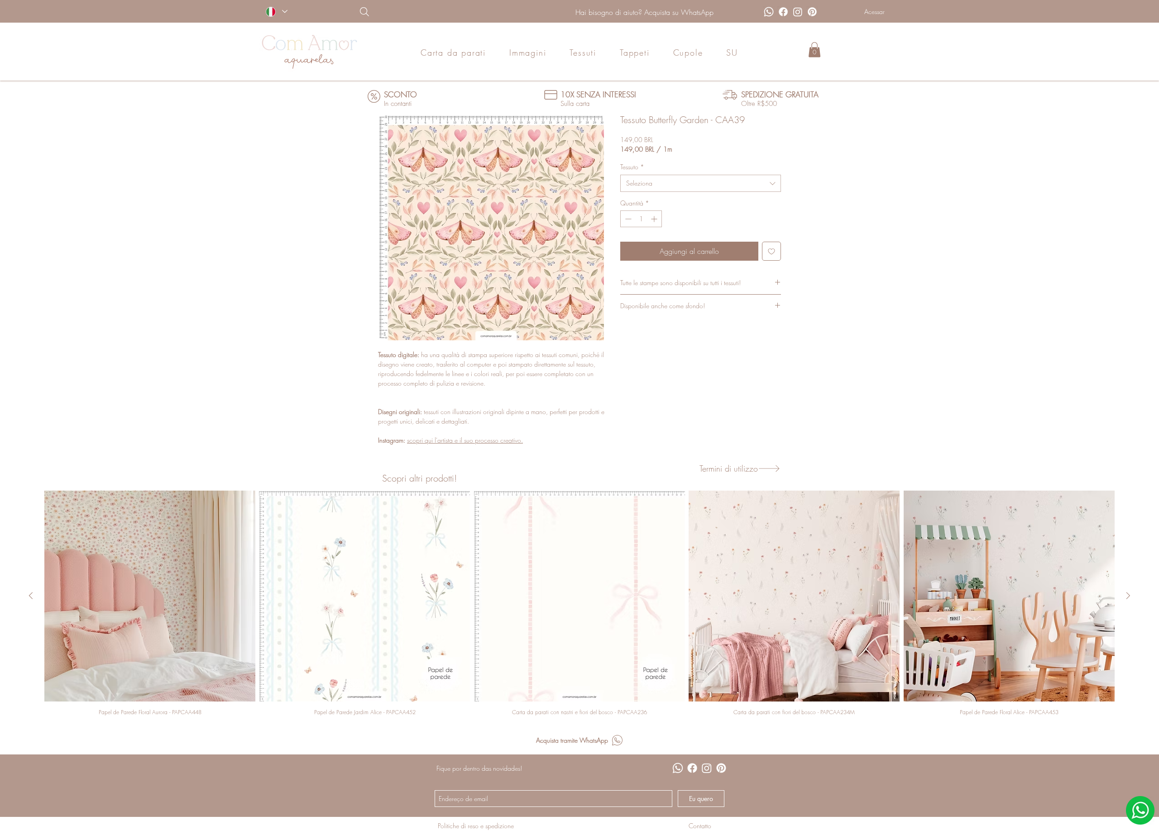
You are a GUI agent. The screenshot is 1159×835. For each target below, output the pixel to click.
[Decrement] (627, 219)
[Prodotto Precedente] (31, 595)
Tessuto (632, 166)
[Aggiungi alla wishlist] (771, 251)
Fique (443, 768)
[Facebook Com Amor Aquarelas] (783, 12)
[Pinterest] (812, 12)
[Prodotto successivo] (1128, 595)
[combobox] (700, 183)
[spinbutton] (641, 219)
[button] (814, 49)
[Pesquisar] (411, 11)
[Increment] (655, 219)
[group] (579, 603)
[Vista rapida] (149, 596)
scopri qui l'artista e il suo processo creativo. (465, 440)
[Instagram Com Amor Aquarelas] (798, 12)
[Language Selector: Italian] (276, 11)
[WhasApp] (1140, 810)
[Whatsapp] (769, 12)
